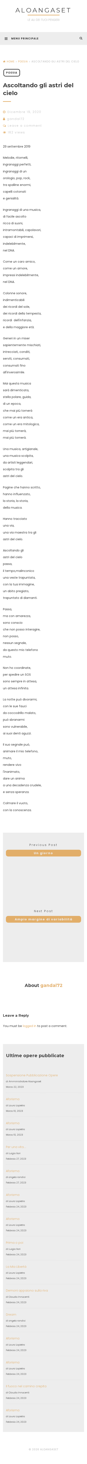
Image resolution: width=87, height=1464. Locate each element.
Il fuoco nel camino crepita (26, 1386)
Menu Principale (25, 38)
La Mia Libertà (16, 1267)
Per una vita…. (16, 1147)
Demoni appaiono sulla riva (27, 1290)
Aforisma (12, 1099)
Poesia (23, 61)
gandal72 (15, 119)
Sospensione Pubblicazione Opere (32, 1075)
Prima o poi (14, 1243)
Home (11, 61)
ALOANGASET (43, 10)
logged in (29, 1026)
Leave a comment (25, 126)
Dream (11, 1314)
